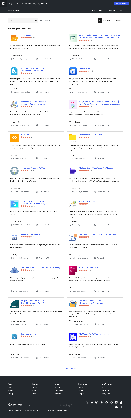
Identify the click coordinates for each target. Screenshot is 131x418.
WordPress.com (108, 384)
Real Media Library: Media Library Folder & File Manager (91, 302)
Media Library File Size (88, 267)
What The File (27, 135)
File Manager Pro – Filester (90, 135)
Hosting (10, 390)
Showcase (35, 384)
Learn (57, 384)
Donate (81, 390)
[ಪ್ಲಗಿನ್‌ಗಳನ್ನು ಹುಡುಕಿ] (36, 20)
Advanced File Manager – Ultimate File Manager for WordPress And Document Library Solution (99, 36)
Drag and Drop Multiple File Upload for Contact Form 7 (32, 302)
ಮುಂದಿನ (73, 368)
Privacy (10, 394)
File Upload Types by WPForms (34, 168)
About (10, 384)
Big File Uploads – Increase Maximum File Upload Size (32, 69)
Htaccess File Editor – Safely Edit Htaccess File (99, 234)
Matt (104, 387)
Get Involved (82, 384)
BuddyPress (106, 394)
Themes (34, 387)
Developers (59, 390)
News (10, 387)
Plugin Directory (13, 10)
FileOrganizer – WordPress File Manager (96, 168)
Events (80, 387)
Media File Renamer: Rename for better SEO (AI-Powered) (33, 103)
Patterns (34, 394)
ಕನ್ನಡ (29, 405)
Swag (81, 394)
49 (67, 368)
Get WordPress (121, 3)
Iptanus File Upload (87, 201)
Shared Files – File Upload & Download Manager (41, 267)
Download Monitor (28, 334)
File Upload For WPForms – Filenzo (94, 334)
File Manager (26, 35)
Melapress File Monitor (30, 234)
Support (57, 387)
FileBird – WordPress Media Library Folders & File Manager (34, 202)
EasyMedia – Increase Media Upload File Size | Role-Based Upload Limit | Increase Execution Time (99, 103)
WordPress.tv (60, 394)
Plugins (34, 390)
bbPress (105, 390)
